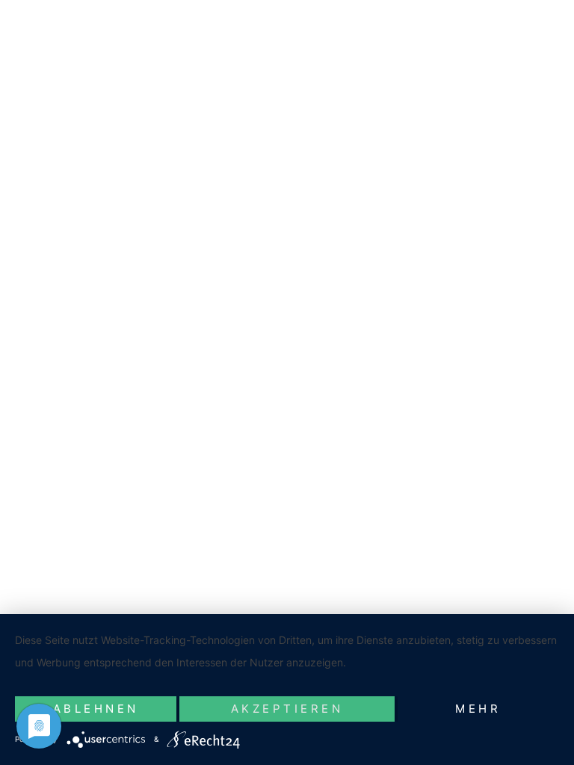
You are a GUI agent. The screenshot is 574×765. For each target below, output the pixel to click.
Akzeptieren (287, 708)
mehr (478, 708)
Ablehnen (96, 708)
